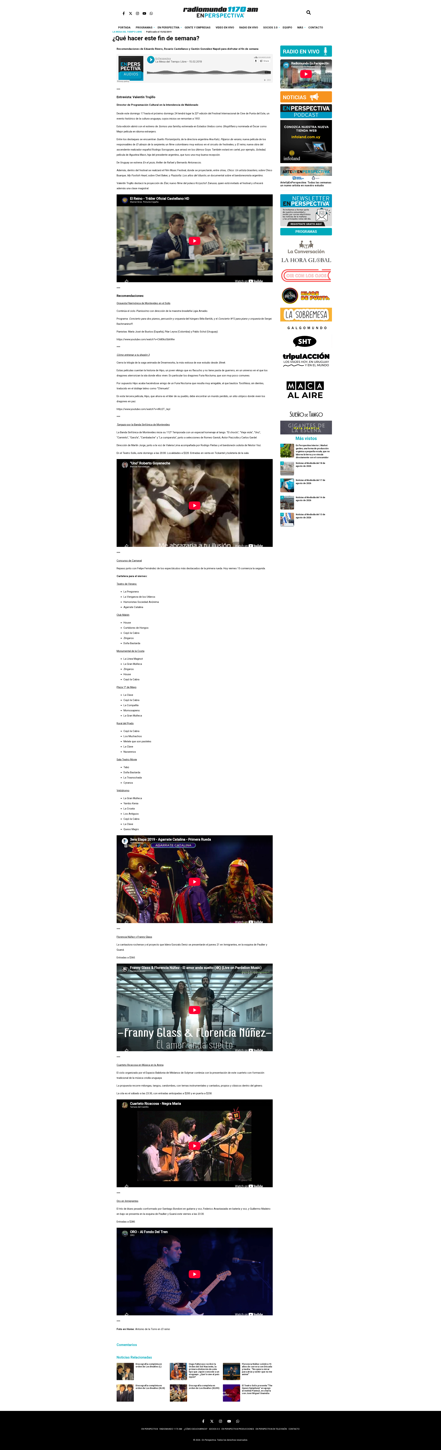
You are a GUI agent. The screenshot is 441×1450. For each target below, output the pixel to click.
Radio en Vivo (248, 27)
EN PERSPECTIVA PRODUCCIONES (238, 1429)
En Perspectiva (169, 27)
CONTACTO (294, 1429)
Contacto (315, 27)
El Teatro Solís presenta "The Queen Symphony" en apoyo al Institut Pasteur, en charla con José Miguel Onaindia (257, 1389)
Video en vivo (225, 27)
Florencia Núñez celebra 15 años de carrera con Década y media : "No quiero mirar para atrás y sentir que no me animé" (257, 1369)
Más (300, 27)
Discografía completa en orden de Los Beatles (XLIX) (150, 1386)
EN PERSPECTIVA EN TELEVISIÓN (271, 1429)
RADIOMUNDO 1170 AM (171, 1429)
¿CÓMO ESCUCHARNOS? (195, 1429)
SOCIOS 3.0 (214, 1429)
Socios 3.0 (270, 27)
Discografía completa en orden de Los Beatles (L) (149, 1365)
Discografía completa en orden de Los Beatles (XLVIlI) (204, 1386)
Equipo (287, 27)
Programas (144, 27)
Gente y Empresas (198, 27)
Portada (124, 27)
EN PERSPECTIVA (149, 1429)
